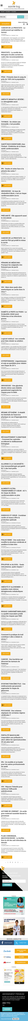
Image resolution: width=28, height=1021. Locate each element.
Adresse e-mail (6, 878)
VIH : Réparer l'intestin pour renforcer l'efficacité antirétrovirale (11, 789)
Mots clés (2, 16)
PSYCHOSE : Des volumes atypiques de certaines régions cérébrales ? (13, 713)
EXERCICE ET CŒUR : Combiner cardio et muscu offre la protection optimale (13, 517)
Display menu (2, 5)
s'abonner (7, 1009)
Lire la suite (7, 46)
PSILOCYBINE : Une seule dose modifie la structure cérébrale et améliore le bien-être (13, 542)
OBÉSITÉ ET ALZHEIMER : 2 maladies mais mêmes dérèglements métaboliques (12, 589)
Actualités (8, 11)
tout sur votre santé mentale (21, 951)
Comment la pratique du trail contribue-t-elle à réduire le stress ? (12, 637)
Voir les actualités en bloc (27, 24)
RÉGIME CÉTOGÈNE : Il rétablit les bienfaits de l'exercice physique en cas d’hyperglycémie (14, 414)
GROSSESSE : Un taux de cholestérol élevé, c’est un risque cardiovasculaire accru (13, 193)
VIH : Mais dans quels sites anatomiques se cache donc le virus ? (13, 289)
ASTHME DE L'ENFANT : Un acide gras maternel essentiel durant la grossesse (14, 813)
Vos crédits (21, 957)
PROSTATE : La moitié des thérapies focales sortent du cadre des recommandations (12, 54)
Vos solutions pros (21, 962)
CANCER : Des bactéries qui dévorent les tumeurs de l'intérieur (12, 661)
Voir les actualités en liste (24, 24)
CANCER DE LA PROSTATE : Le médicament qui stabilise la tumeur (13, 30)
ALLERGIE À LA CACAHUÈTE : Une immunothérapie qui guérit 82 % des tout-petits (13, 466)
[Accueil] (14, 3)
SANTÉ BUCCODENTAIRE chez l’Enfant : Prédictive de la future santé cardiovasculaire (13, 146)
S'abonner (7, 884)
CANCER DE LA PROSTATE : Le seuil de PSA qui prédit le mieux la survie (13, 240)
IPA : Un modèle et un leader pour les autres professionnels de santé (13, 764)
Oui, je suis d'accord (6, 1019)
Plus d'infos (14, 1016)
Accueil (2, 11)
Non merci (15, 1018)
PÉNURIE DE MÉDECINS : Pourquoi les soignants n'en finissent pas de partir (11, 265)
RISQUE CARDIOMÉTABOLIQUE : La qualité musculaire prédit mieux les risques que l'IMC (14, 614)
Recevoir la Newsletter (14, 939)
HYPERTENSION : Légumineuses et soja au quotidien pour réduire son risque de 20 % (13, 363)
